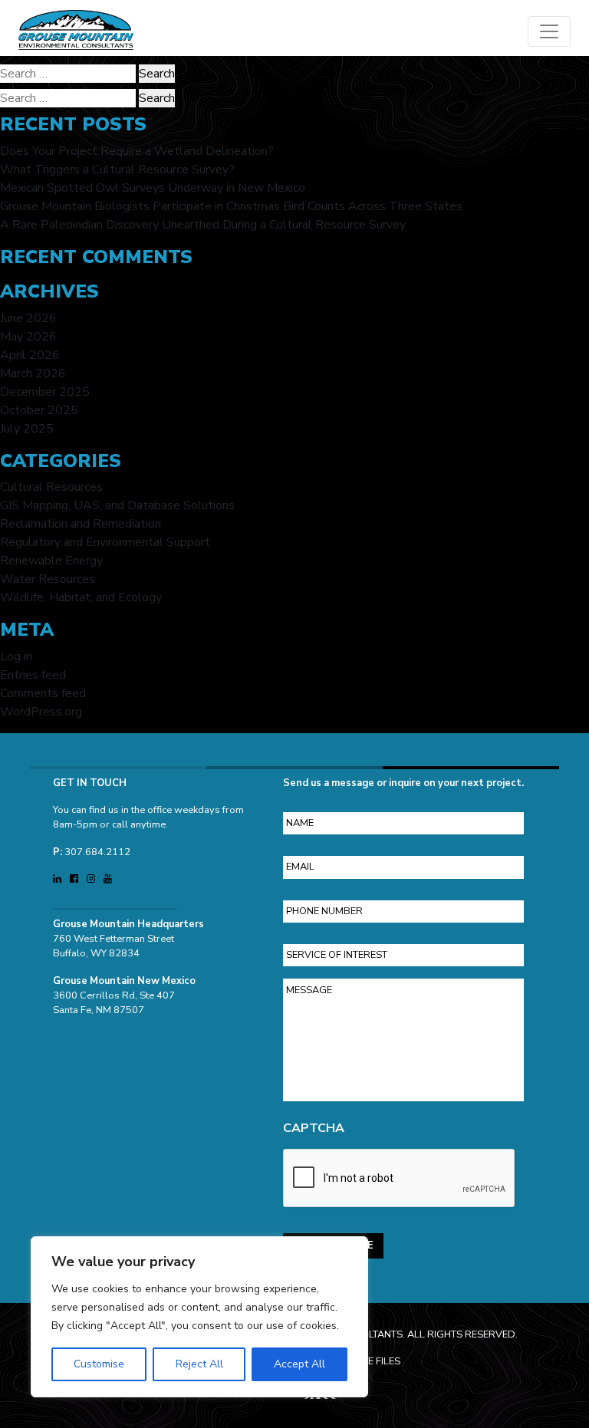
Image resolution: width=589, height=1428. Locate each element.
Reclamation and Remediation (80, 523)
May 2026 (28, 336)
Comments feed (43, 693)
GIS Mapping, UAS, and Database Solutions (117, 505)
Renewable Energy (51, 560)
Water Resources (47, 579)
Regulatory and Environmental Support (105, 542)
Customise (99, 1364)
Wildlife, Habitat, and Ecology (81, 597)
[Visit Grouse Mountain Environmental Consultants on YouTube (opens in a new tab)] (108, 879)
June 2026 (28, 318)
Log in (16, 656)
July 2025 (27, 428)
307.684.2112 (97, 852)
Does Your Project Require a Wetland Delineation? (137, 151)
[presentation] (399, 1179)
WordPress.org (41, 711)
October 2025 (39, 410)
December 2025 (45, 391)
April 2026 (30, 355)
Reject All (199, 1364)
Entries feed (33, 674)
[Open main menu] (549, 31)
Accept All (299, 1364)
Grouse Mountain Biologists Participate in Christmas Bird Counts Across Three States (231, 206)
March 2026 (33, 373)
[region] (199, 1316)
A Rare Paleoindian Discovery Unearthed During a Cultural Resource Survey (203, 224)
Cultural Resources (51, 487)
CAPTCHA (313, 1128)
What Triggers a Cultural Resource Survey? (117, 169)
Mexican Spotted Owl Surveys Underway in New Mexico (152, 187)
